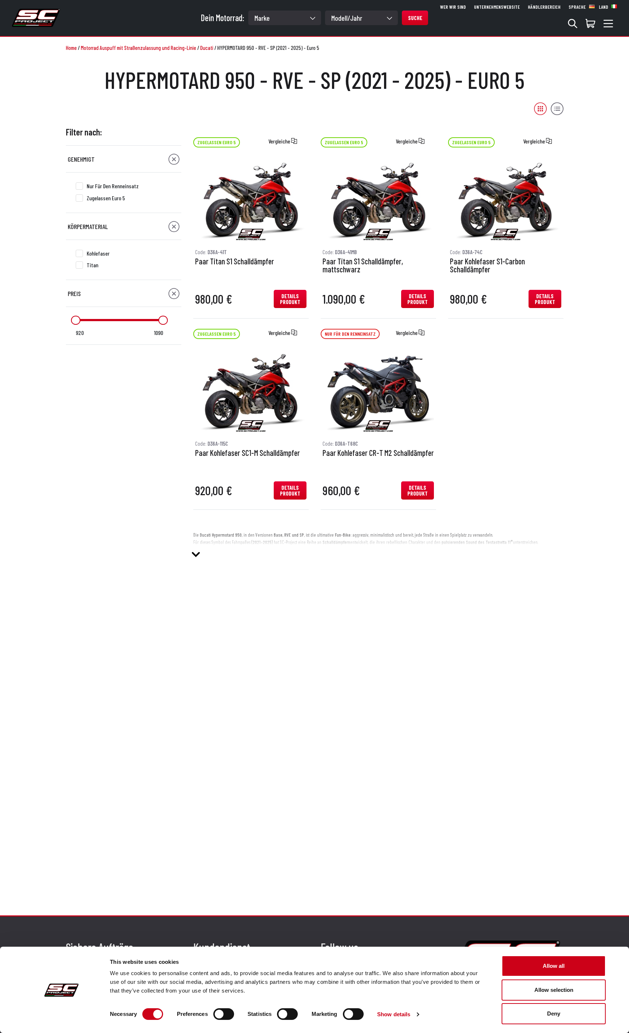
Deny (553, 1013)
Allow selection (553, 990)
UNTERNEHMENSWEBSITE (497, 7)
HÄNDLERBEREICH (544, 7)
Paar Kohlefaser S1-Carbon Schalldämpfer (487, 265)
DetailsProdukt (290, 299)
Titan (92, 264)
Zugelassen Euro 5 (106, 197)
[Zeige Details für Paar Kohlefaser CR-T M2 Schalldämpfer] (378, 391)
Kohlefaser (98, 253)
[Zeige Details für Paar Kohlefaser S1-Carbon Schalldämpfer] (505, 199)
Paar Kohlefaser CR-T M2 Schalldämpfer (378, 453)
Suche (415, 18)
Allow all (554, 966)
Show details (393, 1014)
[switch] (223, 1014)
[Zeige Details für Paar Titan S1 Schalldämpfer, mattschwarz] (378, 199)
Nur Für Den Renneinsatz (113, 185)
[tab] (123, 159)
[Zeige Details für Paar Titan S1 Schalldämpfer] (250, 199)
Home (71, 47)
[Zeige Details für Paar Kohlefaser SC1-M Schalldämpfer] (250, 391)
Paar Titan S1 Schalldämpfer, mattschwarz (363, 265)
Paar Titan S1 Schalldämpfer (234, 261)
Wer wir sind (453, 7)
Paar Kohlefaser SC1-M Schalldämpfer (247, 453)
